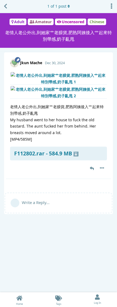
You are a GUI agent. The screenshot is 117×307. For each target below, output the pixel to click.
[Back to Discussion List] (5, 6)
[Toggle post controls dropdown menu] (102, 168)
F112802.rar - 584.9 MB (43, 153)
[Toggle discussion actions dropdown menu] (111, 6)
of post (56, 6)
